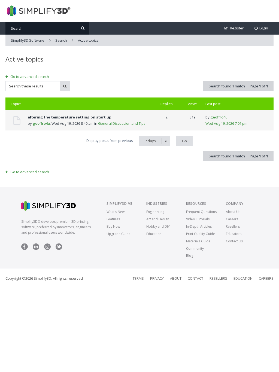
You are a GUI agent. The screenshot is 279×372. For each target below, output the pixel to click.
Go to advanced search (29, 76)
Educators (233, 233)
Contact (195, 278)
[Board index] (38, 10)
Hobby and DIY (158, 226)
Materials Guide (198, 241)
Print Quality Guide (200, 233)
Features (113, 219)
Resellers (233, 226)
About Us (233, 211)
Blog (189, 255)
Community (195, 248)
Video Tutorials (198, 219)
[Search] (82, 28)
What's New (116, 211)
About (175, 278)
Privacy (157, 278)
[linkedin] (36, 248)
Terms (138, 278)
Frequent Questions (201, 211)
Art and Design (157, 219)
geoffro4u (41, 123)
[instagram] (47, 248)
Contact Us (234, 241)
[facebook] (24, 248)
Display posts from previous (121, 140)
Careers (232, 219)
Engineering (155, 211)
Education (154, 233)
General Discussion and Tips (121, 123)
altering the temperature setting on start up (69, 117)
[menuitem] (261, 28)
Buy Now (113, 226)
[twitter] (59, 248)
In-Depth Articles (199, 226)
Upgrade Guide (119, 233)
